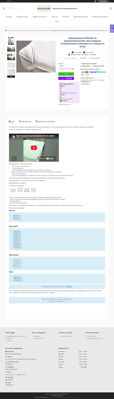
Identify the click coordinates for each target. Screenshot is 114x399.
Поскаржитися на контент (56, 397)
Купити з (63, 78)
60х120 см (17, 215)
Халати (9, 340)
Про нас (55, 17)
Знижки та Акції (22, 17)
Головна (9, 17)
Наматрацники (24, 30)
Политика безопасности (95, 338)
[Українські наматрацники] (44, 8)
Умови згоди (91, 336)
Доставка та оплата (80, 17)
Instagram (37, 336)
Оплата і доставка (66, 336)
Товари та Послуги (39, 17)
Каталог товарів (13, 30)
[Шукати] (4, 8)
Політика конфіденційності (72, 397)
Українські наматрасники (57, 301)
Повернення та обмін (100, 17)
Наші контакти (38, 338)
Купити (66, 74)
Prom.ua (66, 394)
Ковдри (9, 338)
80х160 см (17, 233)
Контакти (65, 17)
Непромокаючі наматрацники (39, 30)
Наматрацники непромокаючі (16, 336)
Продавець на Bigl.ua (57, 395)
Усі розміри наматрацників (57, 287)
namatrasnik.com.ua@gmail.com (15, 374)
